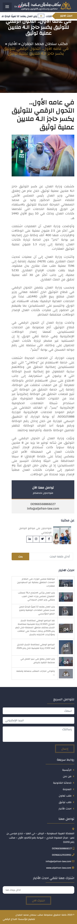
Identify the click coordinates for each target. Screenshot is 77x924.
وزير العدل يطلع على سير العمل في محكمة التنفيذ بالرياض (37, 661)
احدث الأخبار (65, 808)
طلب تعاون (65, 795)
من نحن (67, 776)
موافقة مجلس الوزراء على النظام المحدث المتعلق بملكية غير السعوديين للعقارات (36, 582)
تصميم (31, 919)
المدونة (67, 789)
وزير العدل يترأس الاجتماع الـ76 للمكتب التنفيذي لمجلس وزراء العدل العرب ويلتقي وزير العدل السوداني (36, 596)
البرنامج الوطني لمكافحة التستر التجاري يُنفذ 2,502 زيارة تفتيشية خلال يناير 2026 (36, 646)
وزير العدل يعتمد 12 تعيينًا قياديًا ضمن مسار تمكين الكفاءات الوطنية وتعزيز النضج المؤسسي (37, 610)
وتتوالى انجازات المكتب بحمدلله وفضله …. (35, 673)
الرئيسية (66, 769)
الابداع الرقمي (10, 919)
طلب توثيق (65, 802)
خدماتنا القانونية (62, 782)
